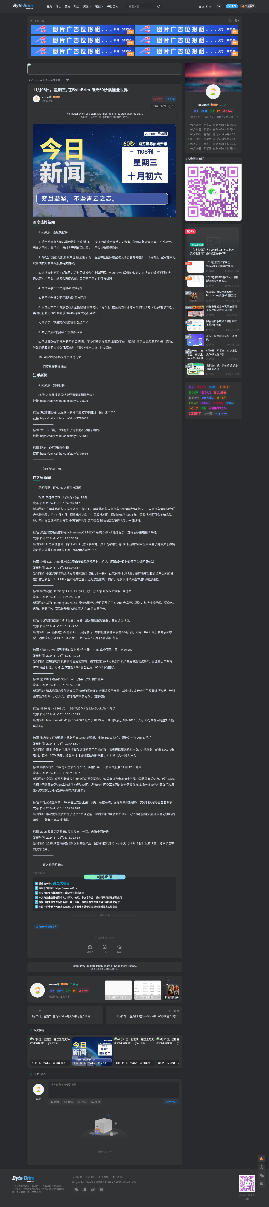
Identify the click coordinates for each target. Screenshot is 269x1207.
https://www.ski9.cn (66, 888)
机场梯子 (206, 403)
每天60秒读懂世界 (50, 80)
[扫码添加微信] (261, 1175)
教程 (67, 6)
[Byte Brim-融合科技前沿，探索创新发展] (23, 1178)
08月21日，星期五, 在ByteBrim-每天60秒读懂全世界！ (215, 143)
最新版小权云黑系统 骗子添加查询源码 (222, 367)
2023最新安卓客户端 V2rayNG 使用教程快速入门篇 (222, 265)
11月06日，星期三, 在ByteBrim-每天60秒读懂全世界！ (82, 89)
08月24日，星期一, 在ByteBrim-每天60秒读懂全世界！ (215, 129)
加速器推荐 (195, 413)
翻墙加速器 (220, 392)
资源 (86, 6)
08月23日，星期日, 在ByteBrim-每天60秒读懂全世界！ (215, 134)
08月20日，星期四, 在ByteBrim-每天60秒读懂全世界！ (215, 148)
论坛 (58, 6)
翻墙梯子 (193, 392)
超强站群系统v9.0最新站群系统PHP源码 (221, 323)
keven (45, 97)
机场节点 (193, 403)
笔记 (98, 6)
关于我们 (117, 1177)
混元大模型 (208, 397)
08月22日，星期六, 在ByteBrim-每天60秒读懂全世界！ (215, 139)
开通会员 (249, 6)
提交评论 (171, 1102)
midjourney (221, 413)
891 (61, 990)
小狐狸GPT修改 (217, 408)
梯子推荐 (221, 397)
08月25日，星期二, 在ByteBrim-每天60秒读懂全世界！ (215, 124)
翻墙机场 (206, 392)
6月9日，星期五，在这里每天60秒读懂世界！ (221, 352)
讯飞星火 (224, 387)
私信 (172, 99)
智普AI (229, 403)
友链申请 (77, 1177)
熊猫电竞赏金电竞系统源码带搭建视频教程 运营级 (221, 308)
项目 (76, 6)
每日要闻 (112, 6)
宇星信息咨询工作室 (101, 1182)
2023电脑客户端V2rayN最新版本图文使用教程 (222, 279)
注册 (209, 7)
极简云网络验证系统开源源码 (221, 337)
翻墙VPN (194, 397)
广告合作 (104, 1177)
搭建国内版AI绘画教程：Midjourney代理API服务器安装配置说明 (222, 295)
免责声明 (90, 1177)
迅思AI (212, 387)
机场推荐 (218, 403)
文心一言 (193, 408)
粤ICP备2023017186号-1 (125, 1182)
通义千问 (201, 387)
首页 (49, 6)
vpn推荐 (208, 413)
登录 (201, 7)
